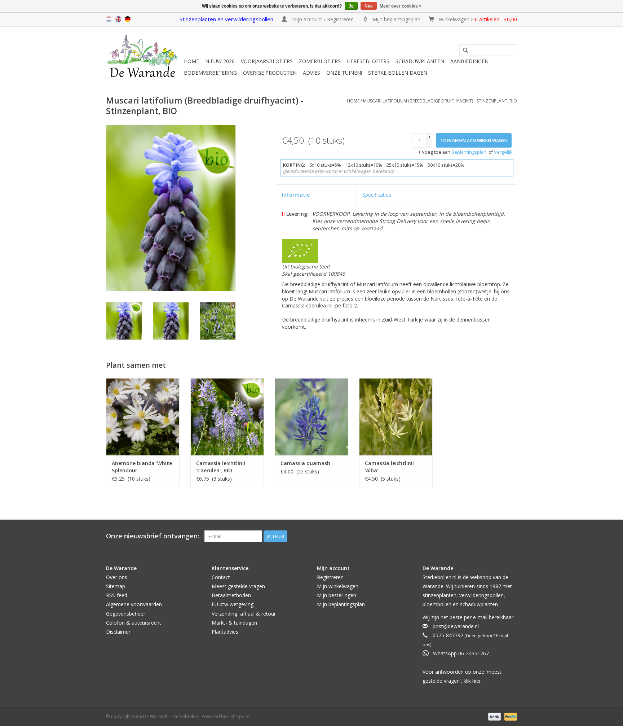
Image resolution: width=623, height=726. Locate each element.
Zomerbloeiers (320, 61)
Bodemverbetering (210, 72)
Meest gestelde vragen (238, 586)
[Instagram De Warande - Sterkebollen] (511, 536)
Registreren (330, 577)
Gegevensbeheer (125, 613)
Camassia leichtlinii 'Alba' (389, 467)
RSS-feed (116, 595)
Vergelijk (503, 152)
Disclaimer (118, 631)
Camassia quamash (305, 463)
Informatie (296, 194)
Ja (351, 6)
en (118, 19)
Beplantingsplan (468, 152)
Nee (368, 6)
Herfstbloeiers (368, 61)
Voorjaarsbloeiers (267, 61)
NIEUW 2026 (220, 61)
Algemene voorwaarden (134, 604)
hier (476, 680)
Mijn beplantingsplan (341, 604)
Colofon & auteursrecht (133, 622)
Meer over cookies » (400, 6)
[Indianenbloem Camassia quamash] (311, 416)
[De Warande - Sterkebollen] (144, 56)
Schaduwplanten (420, 61)
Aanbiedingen (469, 61)
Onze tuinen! (344, 72)
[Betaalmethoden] (494, 716)
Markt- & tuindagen (234, 622)
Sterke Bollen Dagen (397, 72)
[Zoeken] (465, 50)
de (128, 19)
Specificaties (376, 194)
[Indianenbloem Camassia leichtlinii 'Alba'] (396, 416)
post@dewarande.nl (456, 626)
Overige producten (270, 72)
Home (191, 61)
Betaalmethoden (231, 595)
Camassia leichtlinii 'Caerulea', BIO (220, 467)
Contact (221, 577)
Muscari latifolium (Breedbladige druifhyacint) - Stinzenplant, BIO (440, 101)
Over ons (116, 577)
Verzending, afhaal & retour (244, 613)
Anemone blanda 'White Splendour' (142, 467)
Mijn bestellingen (336, 595)
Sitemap (115, 586)
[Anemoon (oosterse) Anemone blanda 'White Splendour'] (143, 416)
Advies (311, 72)
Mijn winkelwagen (337, 586)
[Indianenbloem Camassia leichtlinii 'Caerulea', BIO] (227, 416)
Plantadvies (225, 631)
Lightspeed (238, 716)
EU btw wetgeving (232, 604)
